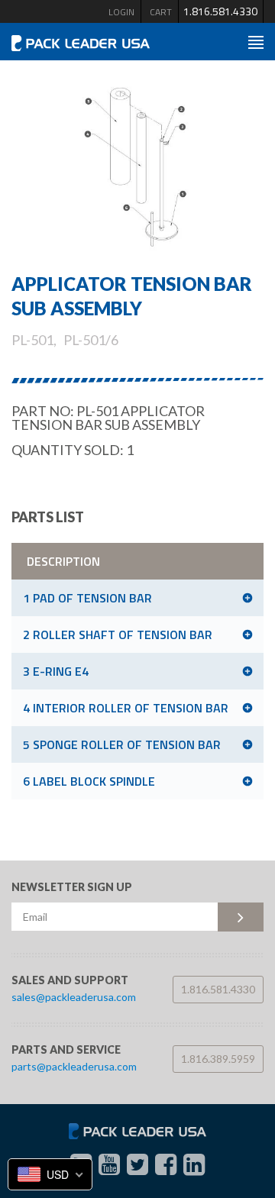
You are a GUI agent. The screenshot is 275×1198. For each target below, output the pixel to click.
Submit (241, 917)
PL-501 (32, 340)
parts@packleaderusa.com (74, 1066)
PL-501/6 (90, 340)
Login (121, 12)
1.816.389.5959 (218, 1058)
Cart (161, 12)
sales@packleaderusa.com (73, 996)
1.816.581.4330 (220, 11)
